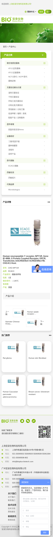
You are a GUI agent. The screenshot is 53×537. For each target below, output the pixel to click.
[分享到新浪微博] (34, 421)
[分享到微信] (28, 421)
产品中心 (12, 47)
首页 (5, 47)
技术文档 (11, 508)
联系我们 (11, 500)
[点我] (50, 12)
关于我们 (11, 497)
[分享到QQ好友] (22, 421)
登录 (41, 12)
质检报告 (11, 512)
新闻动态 (11, 520)
